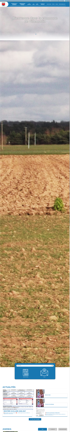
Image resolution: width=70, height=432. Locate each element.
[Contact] (59, 0)
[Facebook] (64, 0)
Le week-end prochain (62, 429)
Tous (42, 429)
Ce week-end (53, 429)
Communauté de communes (54, 0)
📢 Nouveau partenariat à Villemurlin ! (52, 412)
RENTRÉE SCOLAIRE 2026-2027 (15, 411)
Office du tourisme (46, 0)
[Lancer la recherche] (52, 365)
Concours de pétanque (49, 404)
